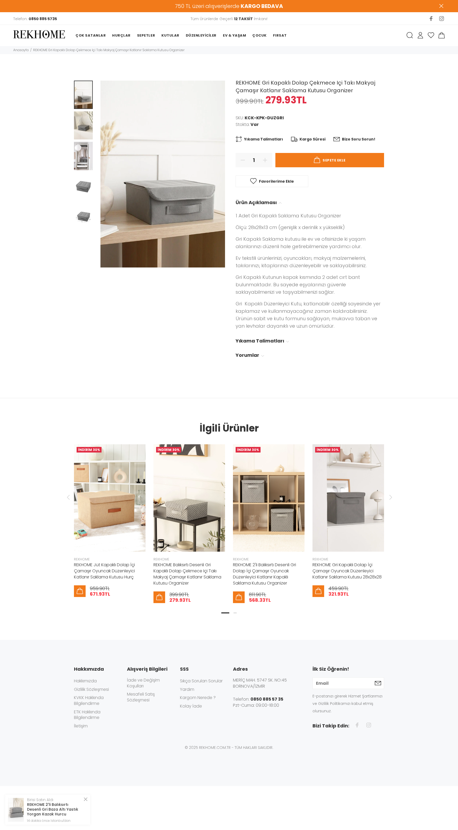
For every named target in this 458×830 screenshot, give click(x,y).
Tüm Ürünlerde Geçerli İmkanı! (229, 18)
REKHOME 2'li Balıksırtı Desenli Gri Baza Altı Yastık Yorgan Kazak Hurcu (52, 809)
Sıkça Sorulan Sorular (201, 681)
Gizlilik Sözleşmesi (91, 689)
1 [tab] (225, 612)
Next (390, 497)
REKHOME (82, 559)
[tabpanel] (109, 515)
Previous (68, 497)
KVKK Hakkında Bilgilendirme (89, 700)
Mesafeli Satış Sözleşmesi (141, 697)
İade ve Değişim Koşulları (143, 683)
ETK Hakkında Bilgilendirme (87, 715)
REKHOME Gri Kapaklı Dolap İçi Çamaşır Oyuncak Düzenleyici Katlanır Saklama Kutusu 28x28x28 (347, 571)
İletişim (81, 726)
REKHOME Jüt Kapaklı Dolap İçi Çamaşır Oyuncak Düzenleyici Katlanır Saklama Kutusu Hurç (104, 571)
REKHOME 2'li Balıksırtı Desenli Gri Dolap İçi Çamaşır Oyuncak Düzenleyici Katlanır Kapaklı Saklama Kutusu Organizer (264, 574)
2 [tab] (235, 612)
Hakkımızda (85, 681)
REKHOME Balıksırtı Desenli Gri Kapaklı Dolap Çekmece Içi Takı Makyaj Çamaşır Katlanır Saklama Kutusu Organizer (187, 574)
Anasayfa (21, 50)
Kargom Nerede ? (198, 698)
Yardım (187, 689)
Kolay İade (191, 706)
